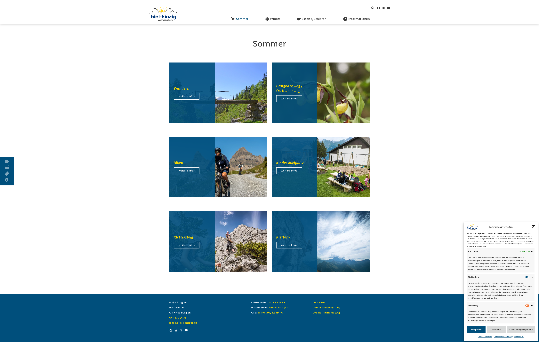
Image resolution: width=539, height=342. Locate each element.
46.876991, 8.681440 (270, 312)
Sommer (242, 18)
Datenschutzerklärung (503, 337)
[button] (533, 226)
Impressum (519, 337)
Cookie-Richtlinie (485, 337)
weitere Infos (187, 96)
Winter (275, 18)
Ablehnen (496, 329)
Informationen (359, 18)
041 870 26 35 (177, 317)
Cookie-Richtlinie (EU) (326, 312)
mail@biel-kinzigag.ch (183, 322)
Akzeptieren (476, 329)
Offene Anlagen (278, 307)
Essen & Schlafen (314, 18)
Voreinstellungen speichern (521, 329)
